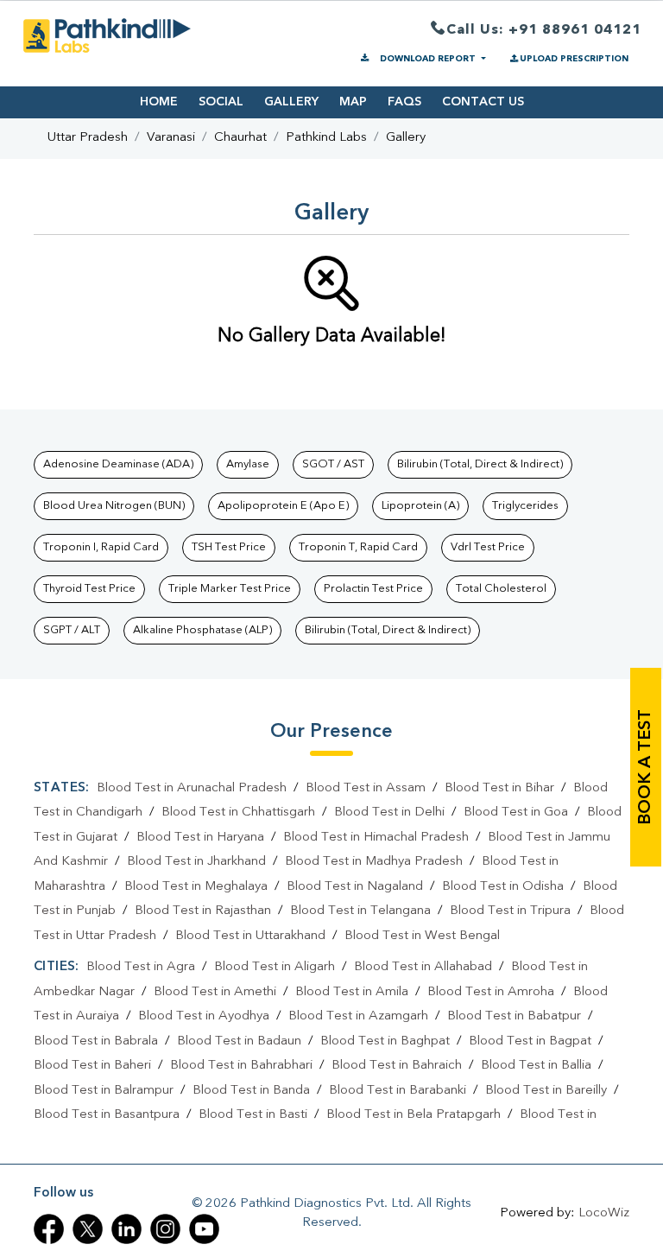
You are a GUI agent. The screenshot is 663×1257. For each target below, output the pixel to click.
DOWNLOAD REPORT (427, 58)
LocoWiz (603, 1213)
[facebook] (49, 1229)
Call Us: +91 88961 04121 (543, 30)
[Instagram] (165, 1229)
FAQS (404, 102)
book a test (645, 767)
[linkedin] (126, 1229)
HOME (159, 102)
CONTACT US (483, 102)
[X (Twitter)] (88, 1229)
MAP (353, 102)
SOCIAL (221, 102)
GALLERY (291, 102)
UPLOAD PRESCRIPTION (574, 58)
